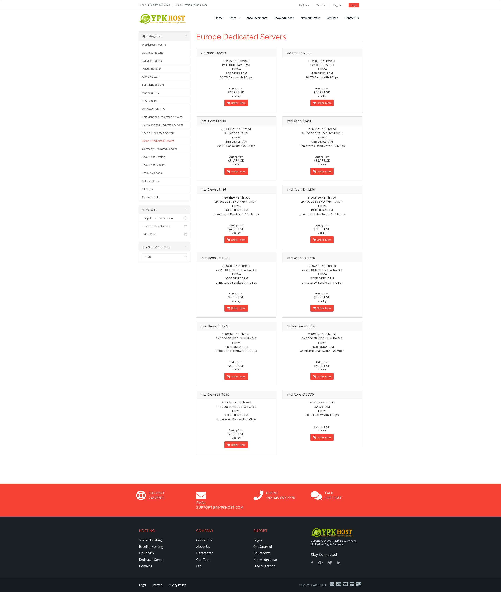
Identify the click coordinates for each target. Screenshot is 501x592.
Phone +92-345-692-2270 (280, 495)
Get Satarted (262, 546)
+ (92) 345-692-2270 (159, 5)
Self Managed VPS (153, 84)
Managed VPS (150, 92)
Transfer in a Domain (156, 226)
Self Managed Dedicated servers (162, 117)
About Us (203, 546)
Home (219, 18)
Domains (145, 566)
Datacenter (204, 553)
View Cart (321, 5)
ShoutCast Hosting (153, 157)
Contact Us (352, 18)
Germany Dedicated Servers (159, 149)
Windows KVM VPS (153, 108)
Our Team (203, 559)
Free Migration (264, 566)
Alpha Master (150, 76)
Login (354, 5)
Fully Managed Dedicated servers (162, 125)
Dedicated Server (151, 559)
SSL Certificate (151, 181)
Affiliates (332, 18)
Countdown (261, 553)
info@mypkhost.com (195, 5)
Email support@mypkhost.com (219, 505)
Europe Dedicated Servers (158, 141)
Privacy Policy (177, 585)
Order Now (238, 103)
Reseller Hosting (152, 60)
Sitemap (157, 585)
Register (337, 5)
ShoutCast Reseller (153, 165)
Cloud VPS (146, 553)
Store (233, 18)
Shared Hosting (150, 540)
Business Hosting (152, 52)
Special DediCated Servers (158, 133)
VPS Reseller (149, 100)
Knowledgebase (284, 18)
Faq (198, 566)
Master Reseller (151, 68)
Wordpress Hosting (154, 44)
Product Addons (152, 173)
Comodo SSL (150, 197)
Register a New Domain (157, 218)
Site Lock (147, 189)
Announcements (256, 18)
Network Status (310, 18)
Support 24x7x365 (157, 495)
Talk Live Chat (333, 495)
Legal (142, 585)
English (303, 5)
